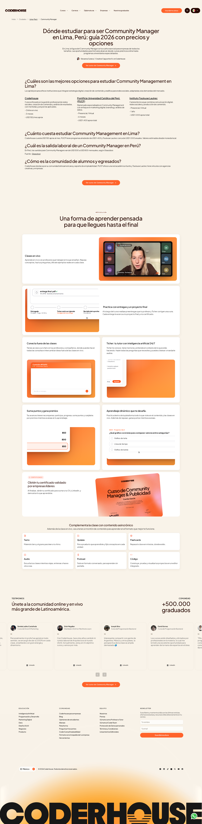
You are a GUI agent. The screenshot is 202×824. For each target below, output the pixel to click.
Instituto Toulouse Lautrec (144, 98)
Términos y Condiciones (109, 729)
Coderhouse (31, 98)
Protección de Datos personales (112, 726)
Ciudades (22, 19)
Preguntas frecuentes (67, 729)
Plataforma (63, 726)
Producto (22, 732)
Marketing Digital (25, 720)
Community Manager (49, 19)
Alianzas (62, 723)
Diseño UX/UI (24, 726)
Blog (61, 716)
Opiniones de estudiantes (69, 720)
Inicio (14, 19)
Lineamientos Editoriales (109, 732)
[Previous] (98, 675)
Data (20, 723)
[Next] (104, 675)
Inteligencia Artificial (26, 713)
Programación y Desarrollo (29, 716)
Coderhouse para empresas (70, 713)
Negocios (22, 729)
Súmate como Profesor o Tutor (111, 720)
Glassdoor (36, 154)
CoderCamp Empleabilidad (69, 732)
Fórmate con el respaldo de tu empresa (74, 735)
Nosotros (103, 713)
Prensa (102, 716)
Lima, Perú (33, 19)
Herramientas (64, 738)
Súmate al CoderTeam (108, 723)
